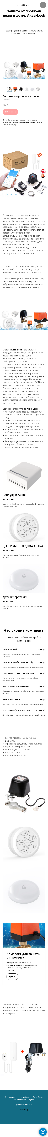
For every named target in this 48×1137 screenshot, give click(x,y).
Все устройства (23, 1097)
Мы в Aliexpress (20, 1100)
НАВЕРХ (23, 1110)
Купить (31, 1100)
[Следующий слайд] (41, 70)
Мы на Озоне (38, 1097)
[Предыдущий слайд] (6, 70)
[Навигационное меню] (43, 5)
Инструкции (9, 1097)
